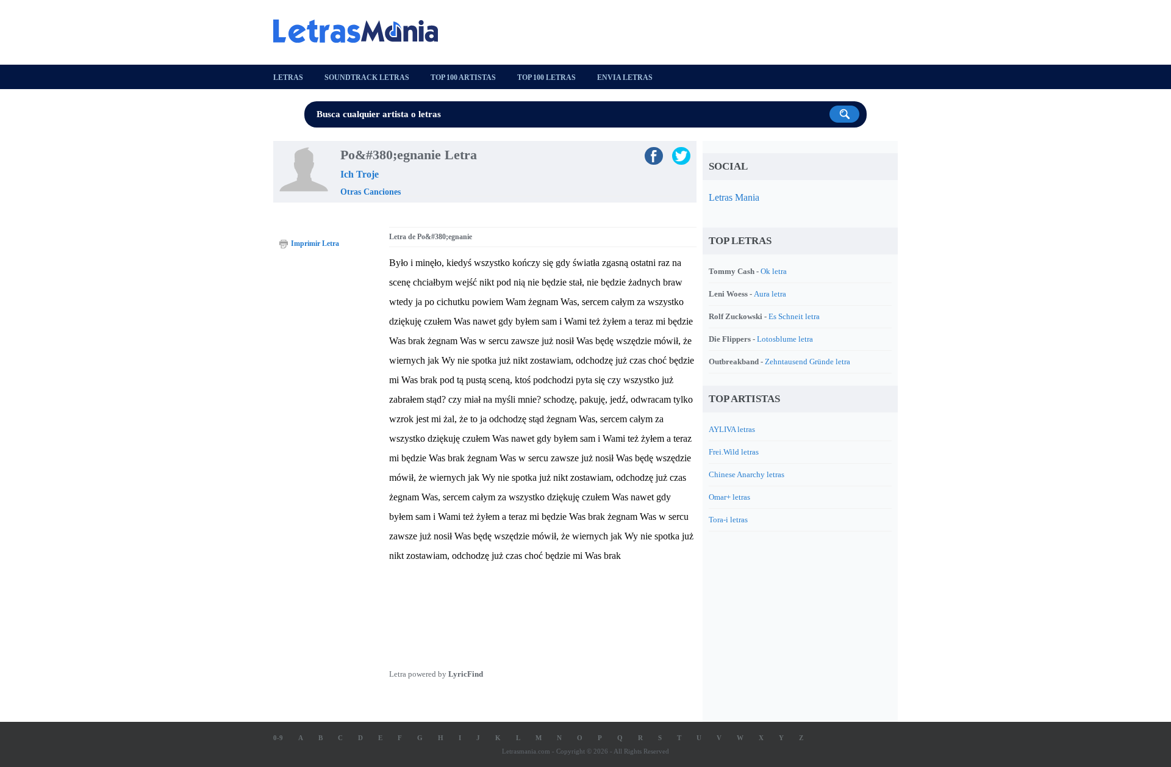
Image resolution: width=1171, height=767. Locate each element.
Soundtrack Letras (366, 77)
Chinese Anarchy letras (746, 474)
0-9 (278, 737)
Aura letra (770, 293)
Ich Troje (359, 174)
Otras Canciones (370, 191)
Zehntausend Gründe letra (807, 361)
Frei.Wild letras (734, 451)
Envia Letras (625, 77)
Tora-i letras (728, 519)
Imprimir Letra (315, 243)
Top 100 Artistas (463, 77)
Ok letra (774, 271)
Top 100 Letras (546, 77)
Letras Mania (734, 197)
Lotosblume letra (785, 339)
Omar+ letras (729, 497)
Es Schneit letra (794, 316)
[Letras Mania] (361, 31)
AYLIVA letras (732, 429)
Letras (288, 77)
